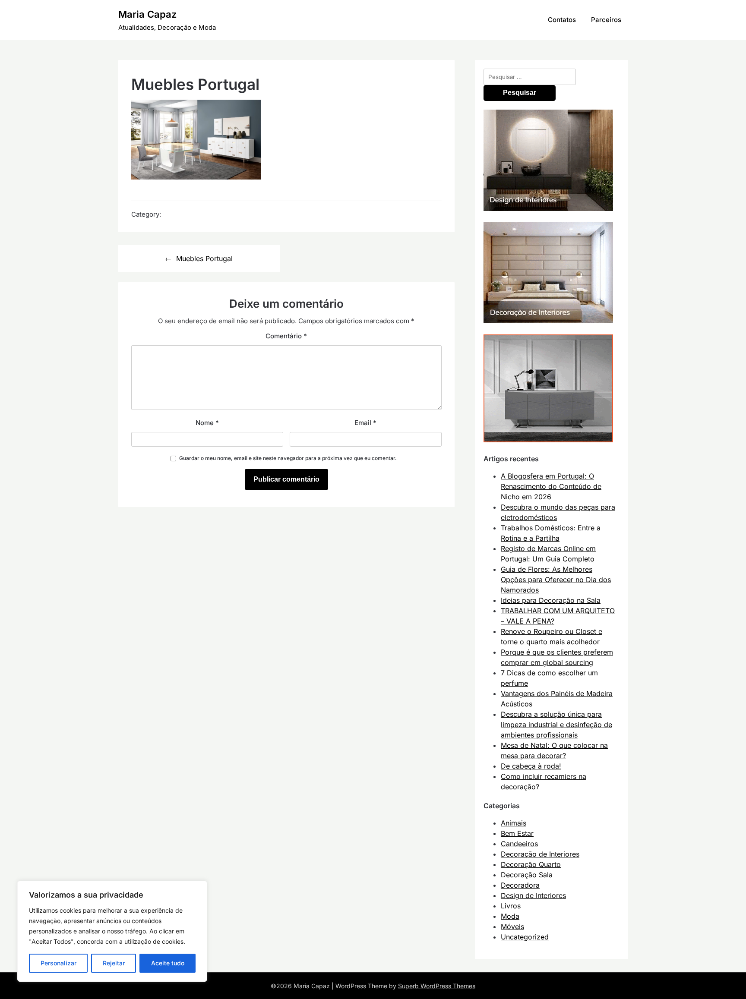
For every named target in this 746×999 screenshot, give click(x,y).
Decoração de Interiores (540, 854)
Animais (513, 823)
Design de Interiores (533, 895)
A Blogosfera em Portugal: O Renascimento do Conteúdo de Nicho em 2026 (551, 486)
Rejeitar (114, 963)
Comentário (286, 336)
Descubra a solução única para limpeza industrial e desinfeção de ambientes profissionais (556, 724)
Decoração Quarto (531, 864)
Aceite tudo (167, 963)
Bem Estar (517, 833)
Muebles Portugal (204, 258)
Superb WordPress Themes (436, 986)
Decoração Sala (527, 874)
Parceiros (606, 20)
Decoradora (520, 885)
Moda (510, 916)
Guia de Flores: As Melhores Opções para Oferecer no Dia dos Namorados (556, 579)
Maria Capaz (147, 14)
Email (365, 423)
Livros (511, 905)
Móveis (512, 926)
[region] (112, 931)
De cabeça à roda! (531, 766)
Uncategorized (525, 937)
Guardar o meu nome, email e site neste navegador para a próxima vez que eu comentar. (288, 458)
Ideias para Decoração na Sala (551, 600)
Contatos (562, 20)
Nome (207, 423)
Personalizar (58, 963)
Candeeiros (519, 843)
